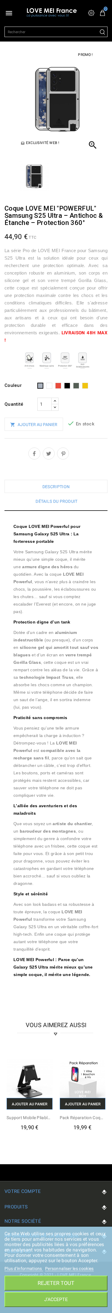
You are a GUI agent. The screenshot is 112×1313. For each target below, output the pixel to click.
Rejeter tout (56, 1283)
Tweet (48, 453)
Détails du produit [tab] (56, 501)
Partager (34, 453)
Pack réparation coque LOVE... (83, 1118)
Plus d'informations (23, 1268)
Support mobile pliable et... (30, 1118)
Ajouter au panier (33, 424)
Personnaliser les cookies (69, 1268)
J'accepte (56, 1299)
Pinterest (63, 453)
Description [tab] (56, 486)
